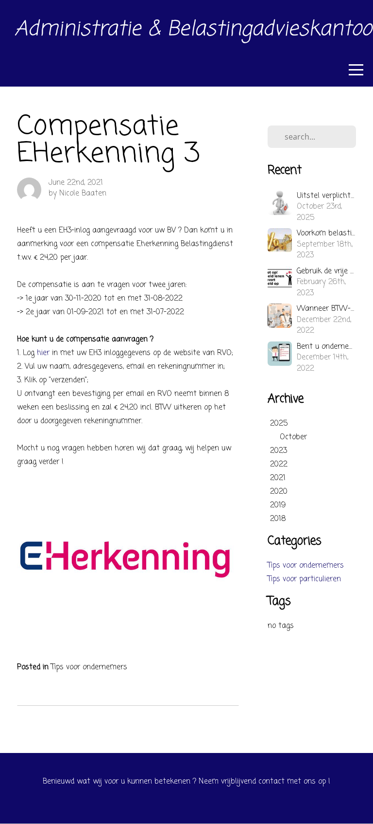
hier (44, 353)
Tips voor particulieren (304, 579)
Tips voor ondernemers (89, 667)
